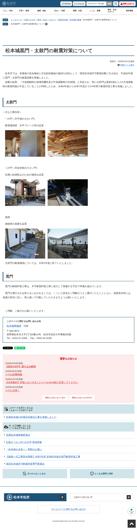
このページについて (83, 497)
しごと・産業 (95, 11)
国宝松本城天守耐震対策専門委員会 (25, 464)
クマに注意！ (12, 390)
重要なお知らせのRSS (81, 398)
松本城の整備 (75, 20)
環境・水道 (77, 11)
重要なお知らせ (128, 4)
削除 (46, 24)
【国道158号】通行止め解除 (20, 366)
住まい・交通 (59, 11)
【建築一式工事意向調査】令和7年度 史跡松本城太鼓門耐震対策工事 (43, 456)
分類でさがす (29, 20)
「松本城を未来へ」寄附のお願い (24, 449)
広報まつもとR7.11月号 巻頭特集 (24, 442)
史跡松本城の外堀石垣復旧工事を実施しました (31, 417)
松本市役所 (22, 497)
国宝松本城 (63, 20)
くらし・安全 (7, 11)
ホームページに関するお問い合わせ (68, 509)
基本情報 (129, 11)
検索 (115, 3)
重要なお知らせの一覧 (54, 398)
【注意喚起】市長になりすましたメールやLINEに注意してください (41, 382)
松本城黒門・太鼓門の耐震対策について (27, 24)
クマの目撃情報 (13, 374)
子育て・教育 (24, 11)
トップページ (16, 20)
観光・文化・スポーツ (113, 11)
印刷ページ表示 (127, 65)
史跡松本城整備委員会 (18, 435)
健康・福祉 (41, 11)
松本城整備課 (14, 326)
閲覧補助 (67, 4)
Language (80, 4)
